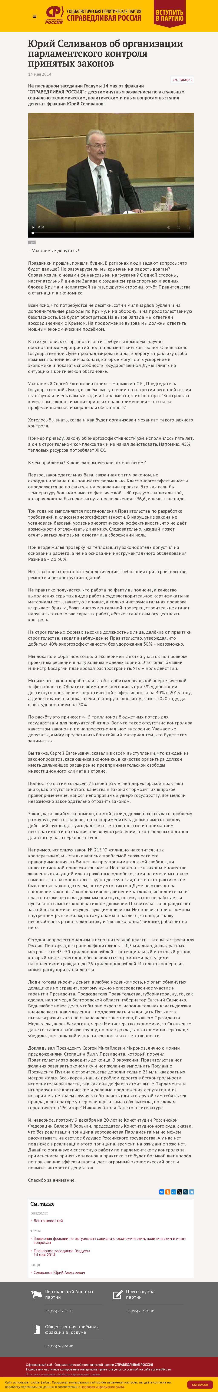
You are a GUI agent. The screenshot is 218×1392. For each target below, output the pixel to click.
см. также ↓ (182, 79)
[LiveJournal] (185, 1191)
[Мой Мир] (173, 1191)
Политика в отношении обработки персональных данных (63, 1374)
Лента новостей (48, 1220)
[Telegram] (191, 1191)
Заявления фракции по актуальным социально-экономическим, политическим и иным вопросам (110, 1240)
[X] (179, 1191)
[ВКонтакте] (161, 1191)
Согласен (200, 1385)
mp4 (32, 242)
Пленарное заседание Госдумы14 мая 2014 (62, 1252)
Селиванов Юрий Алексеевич (59, 1272)
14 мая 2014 (39, 74)
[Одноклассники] (167, 1191)
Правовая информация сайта (102, 1387)
